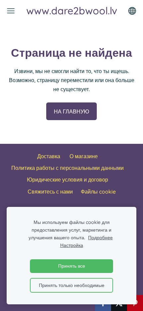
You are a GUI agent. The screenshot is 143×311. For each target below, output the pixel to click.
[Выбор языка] (132, 11)
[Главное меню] (11, 11)
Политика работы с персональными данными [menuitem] (67, 168)
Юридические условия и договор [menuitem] (67, 179)
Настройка (71, 245)
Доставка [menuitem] (48, 156)
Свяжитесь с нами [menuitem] (50, 191)
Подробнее (100, 238)
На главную (71, 111)
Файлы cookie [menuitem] (98, 191)
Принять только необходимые (71, 285)
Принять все (71, 266)
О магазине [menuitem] (84, 156)
